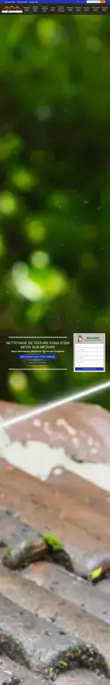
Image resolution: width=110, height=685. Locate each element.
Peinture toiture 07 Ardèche (53, 9)
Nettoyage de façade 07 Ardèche (70, 9)
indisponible (10, 2)
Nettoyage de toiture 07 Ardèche (27, 9)
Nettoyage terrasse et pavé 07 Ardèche (35, 9)
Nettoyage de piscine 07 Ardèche (86, 9)
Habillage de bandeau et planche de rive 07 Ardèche (61, 9)
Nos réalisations (37, 363)
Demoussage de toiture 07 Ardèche (96, 9)
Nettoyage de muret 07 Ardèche (78, 9)
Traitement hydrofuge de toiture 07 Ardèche (44, 9)
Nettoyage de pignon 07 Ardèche (104, 9)
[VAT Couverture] (12, 9)
